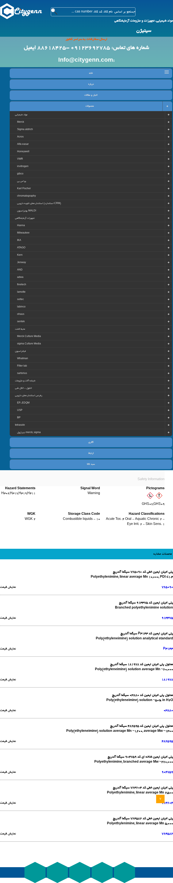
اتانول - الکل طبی (23, 388)
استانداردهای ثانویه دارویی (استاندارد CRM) (39, 203)
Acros (20, 137)
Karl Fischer (24, 188)
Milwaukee (23, 233)
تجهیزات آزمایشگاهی (25, 218)
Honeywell (23, 152)
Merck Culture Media (29, 336)
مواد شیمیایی (21, 115)
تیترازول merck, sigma (29, 432)
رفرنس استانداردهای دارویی (28, 395)
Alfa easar (23, 144)
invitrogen (22, 166)
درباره (91, 84)
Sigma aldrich (25, 129)
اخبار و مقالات (90, 95)
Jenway (21, 262)
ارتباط (91, 453)
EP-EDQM (23, 403)
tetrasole (20, 425)
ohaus (20, 314)
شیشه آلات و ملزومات (25, 381)
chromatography (26, 196)
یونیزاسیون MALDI (26, 211)
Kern (20, 255)
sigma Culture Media (29, 344)
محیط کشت (20, 329)
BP (18, 418)
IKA (19, 240)
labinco (21, 307)
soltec (20, 299)
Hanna (21, 225)
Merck (20, 122)
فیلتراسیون (20, 351)
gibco (20, 174)
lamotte (21, 292)
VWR (20, 159)
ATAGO (21, 248)
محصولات (89, 106)
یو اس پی (21, 181)
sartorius (22, 373)
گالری (90, 442)
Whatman (22, 358)
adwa (20, 277)
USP (19, 410)
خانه (91, 73)
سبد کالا (91, 464)
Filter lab (22, 366)
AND (20, 270)
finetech (21, 285)
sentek (21, 322)
